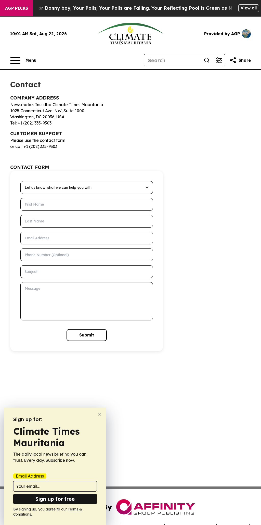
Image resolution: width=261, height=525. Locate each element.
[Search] (207, 60)
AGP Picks (16, 8)
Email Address (30, 476)
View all (249, 7)
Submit (86, 335)
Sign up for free (55, 499)
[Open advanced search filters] (219, 60)
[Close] (99, 414)
